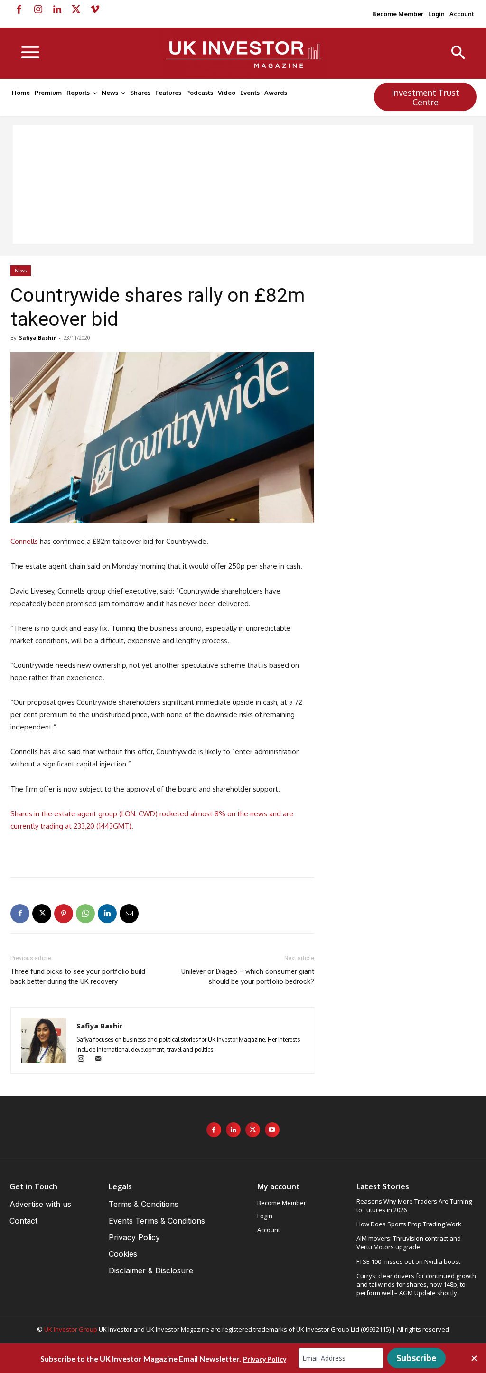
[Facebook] (18, 9)
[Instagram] (37, 9)
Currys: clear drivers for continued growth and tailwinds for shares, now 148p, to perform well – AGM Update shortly (416, 1284)
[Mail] (101, 1059)
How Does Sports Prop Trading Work (408, 1224)
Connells (24, 541)
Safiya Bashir (37, 337)
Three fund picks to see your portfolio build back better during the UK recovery (77, 976)
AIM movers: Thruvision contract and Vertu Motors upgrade (408, 1242)
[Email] (129, 913)
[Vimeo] (94, 9)
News (21, 270)
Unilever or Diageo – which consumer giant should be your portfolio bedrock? (247, 976)
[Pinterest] (63, 913)
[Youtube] (272, 1129)
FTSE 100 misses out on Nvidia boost (408, 1261)
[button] (458, 53)
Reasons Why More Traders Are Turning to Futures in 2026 (414, 1205)
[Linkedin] (56, 9)
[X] (75, 9)
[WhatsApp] (85, 913)
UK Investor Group (70, 1329)
